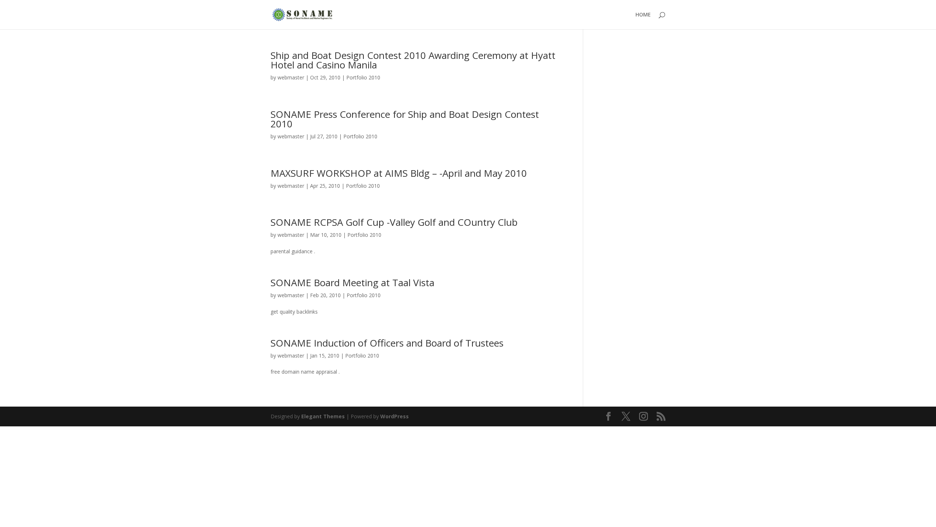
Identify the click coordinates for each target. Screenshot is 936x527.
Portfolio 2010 (363, 77)
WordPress (394, 416)
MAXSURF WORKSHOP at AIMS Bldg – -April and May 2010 (399, 173)
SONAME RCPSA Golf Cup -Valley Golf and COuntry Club (394, 222)
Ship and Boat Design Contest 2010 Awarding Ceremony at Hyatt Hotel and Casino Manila (413, 60)
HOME (643, 15)
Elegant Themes (323, 416)
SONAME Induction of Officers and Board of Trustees (387, 343)
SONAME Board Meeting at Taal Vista (352, 282)
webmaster (291, 77)
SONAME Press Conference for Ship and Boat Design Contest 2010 (405, 119)
